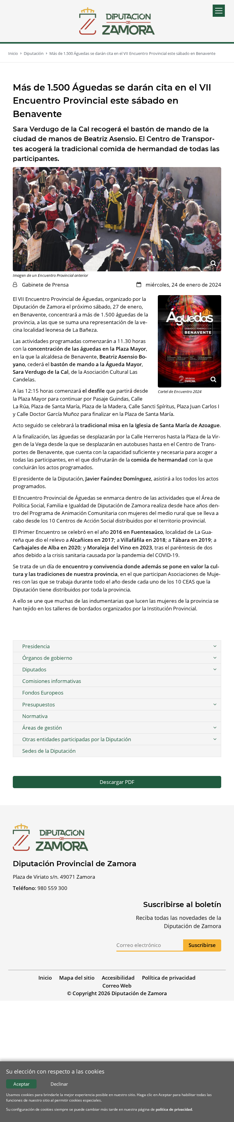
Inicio (13, 53)
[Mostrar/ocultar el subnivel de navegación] (215, 646)
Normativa (35, 716)
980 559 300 (52, 888)
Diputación (34, 53)
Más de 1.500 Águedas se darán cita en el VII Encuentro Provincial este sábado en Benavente (132, 53)
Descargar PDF (117, 781)
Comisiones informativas (51, 680)
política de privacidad (174, 1109)
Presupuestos (38, 704)
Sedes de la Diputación (49, 750)
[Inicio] (117, 21)
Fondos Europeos (42, 692)
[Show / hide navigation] (219, 11)
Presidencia (36, 646)
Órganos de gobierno (47, 657)
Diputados (34, 669)
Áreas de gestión (42, 727)
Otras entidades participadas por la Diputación (76, 739)
